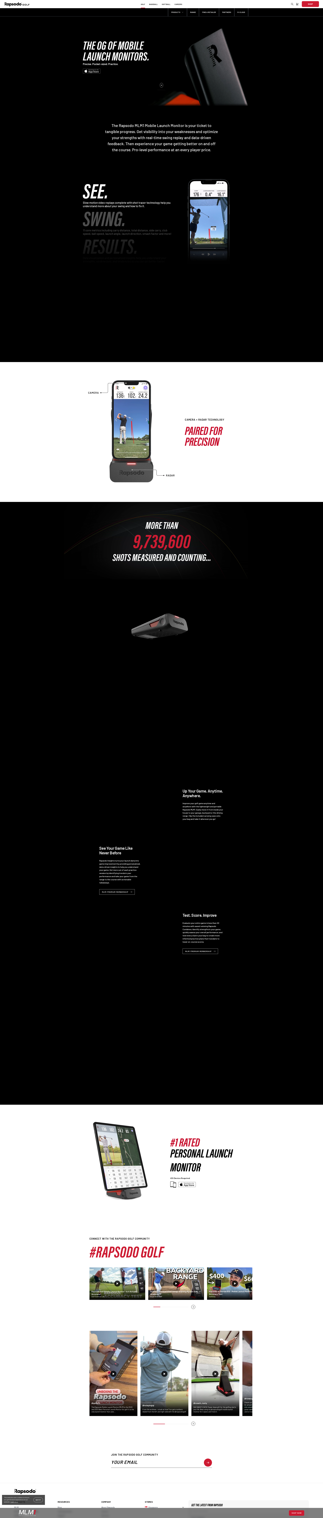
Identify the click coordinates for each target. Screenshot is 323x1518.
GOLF (143, 4)
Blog (60, 1507)
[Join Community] (208, 1463)
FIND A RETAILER (209, 12)
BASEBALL (153, 4)
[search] (292, 5)
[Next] (193, 1307)
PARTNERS (226, 12)
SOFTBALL (166, 4)
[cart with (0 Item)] (297, 5)
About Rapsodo (108, 1507)
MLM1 (16, 1507)
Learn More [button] (14, 1502)
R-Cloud (241, 12)
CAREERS (178, 4)
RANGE (193, 12)
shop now (297, 1513)
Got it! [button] (38, 1500)
